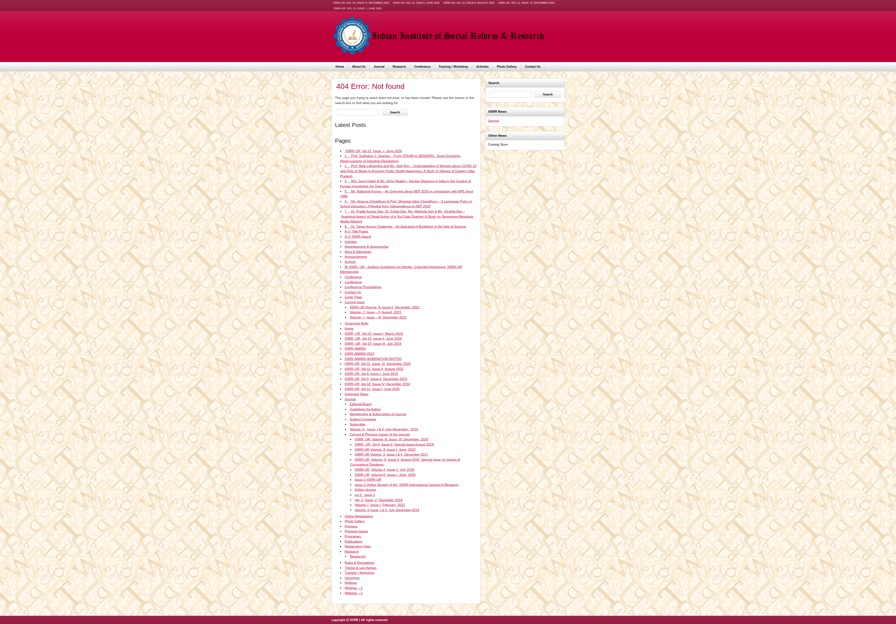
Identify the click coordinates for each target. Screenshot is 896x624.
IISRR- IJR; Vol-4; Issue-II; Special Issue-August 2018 (394, 444)
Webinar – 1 (354, 588)
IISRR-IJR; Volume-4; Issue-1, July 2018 (384, 469)
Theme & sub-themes (361, 568)
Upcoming (352, 578)
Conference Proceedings (363, 287)
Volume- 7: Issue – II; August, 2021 (375, 312)
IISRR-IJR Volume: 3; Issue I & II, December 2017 (391, 454)
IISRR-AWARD (355, 348)
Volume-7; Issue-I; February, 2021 (380, 505)
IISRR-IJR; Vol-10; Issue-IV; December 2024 (361, 2)
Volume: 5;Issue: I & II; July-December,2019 (387, 510)
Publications (353, 541)
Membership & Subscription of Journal (378, 414)
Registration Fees (358, 546)
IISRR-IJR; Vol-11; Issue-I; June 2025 (416, 2)
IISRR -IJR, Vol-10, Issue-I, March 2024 (374, 333)
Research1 (358, 556)
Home (340, 66)
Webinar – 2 (354, 593)
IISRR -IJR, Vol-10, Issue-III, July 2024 (373, 343)
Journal (379, 66)
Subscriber (358, 424)
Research (399, 66)
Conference (422, 66)
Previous (351, 526)
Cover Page (353, 297)
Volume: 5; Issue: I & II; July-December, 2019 (384, 429)
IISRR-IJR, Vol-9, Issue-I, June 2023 (371, 374)
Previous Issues (356, 531)
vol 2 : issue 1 (365, 495)
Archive (350, 262)
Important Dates (356, 394)
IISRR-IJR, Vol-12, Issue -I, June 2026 (357, 8)
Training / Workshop (453, 66)
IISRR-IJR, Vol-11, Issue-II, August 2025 (468, 2)
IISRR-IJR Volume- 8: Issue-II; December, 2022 (385, 307)
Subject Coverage (363, 419)
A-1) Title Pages (356, 231)
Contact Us (532, 66)
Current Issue (355, 302)
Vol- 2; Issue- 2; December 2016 (378, 500)
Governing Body (356, 323)
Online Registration (359, 516)
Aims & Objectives (358, 252)
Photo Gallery (507, 66)
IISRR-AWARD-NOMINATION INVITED (373, 359)
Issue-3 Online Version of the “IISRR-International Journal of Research (406, 485)
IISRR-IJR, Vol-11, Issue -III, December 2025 (526, 2)
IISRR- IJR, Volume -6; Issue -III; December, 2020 (391, 439)
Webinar (351, 583)
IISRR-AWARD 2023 (359, 354)
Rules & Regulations (359, 563)
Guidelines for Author (365, 409)
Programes (353, 536)
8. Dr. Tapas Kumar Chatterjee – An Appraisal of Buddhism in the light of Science (406, 226)
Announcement (356, 256)
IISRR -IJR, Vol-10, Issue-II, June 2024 (373, 338)
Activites (482, 66)
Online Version (365, 490)
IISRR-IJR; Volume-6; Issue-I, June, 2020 (385, 475)
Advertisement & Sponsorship (366, 246)
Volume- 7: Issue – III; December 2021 (378, 317)
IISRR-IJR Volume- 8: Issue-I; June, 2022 (385, 449)
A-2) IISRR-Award (358, 236)
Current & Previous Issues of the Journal (380, 434)
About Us (358, 66)
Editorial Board (360, 404)
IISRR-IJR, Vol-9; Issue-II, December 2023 (376, 379)
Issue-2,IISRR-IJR (368, 479)
